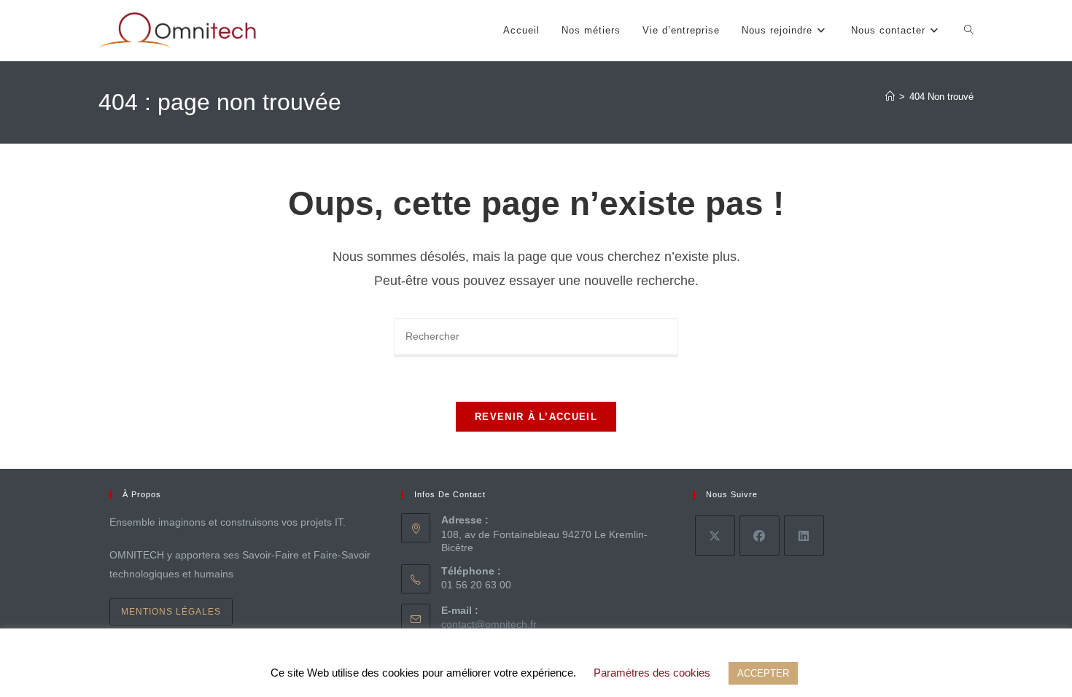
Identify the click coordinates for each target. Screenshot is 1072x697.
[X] (715, 535)
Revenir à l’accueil (536, 416)
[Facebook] (759, 535)
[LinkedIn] (804, 535)
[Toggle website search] (968, 30)
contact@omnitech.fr (489, 624)
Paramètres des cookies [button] (652, 672)
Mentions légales (171, 612)
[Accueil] (890, 96)
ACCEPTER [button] (763, 673)
